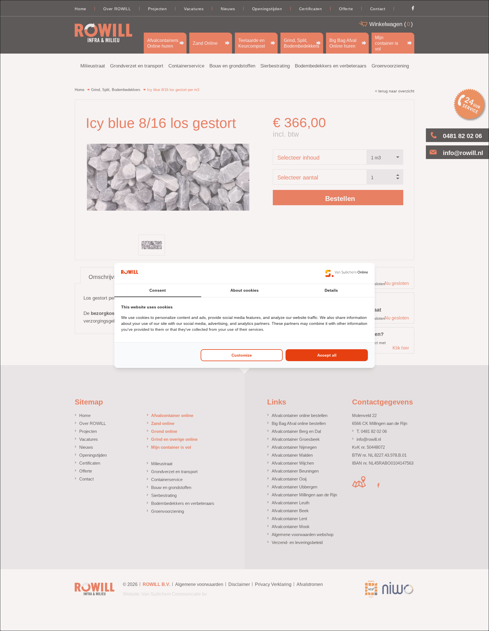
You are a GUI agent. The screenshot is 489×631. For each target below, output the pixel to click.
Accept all (326, 355)
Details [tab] (331, 290)
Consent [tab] (157, 290)
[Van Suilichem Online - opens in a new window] (346, 273)
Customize (241, 355)
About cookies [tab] (244, 290)
